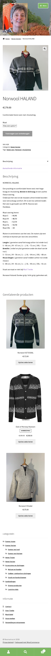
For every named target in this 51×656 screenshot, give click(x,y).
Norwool (18, 150)
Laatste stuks (13, 589)
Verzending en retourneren (15, 622)
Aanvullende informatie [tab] (12, 168)
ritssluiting (26, 150)
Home (7, 39)
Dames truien (10, 541)
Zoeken (25, 652)
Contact (8, 606)
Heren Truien (10, 557)
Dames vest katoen (15, 553)
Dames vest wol (14, 549)
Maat (5, 122)
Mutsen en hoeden (14, 569)
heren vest (10, 150)
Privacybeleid (8, 642)
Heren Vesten (16, 39)
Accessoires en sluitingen (14, 565)
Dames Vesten (10, 545)
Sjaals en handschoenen (17, 577)
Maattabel (9, 614)
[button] (45, 49)
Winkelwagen (39, 650)
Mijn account (8, 652)
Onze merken (10, 618)
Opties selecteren (25, 362)
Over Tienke (9, 610)
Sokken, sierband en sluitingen (19, 573)
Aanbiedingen (10, 581)
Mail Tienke (28, 269)
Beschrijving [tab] (8, 161)
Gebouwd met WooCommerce (27, 642)
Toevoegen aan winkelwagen (17, 133)
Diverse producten (15, 585)
